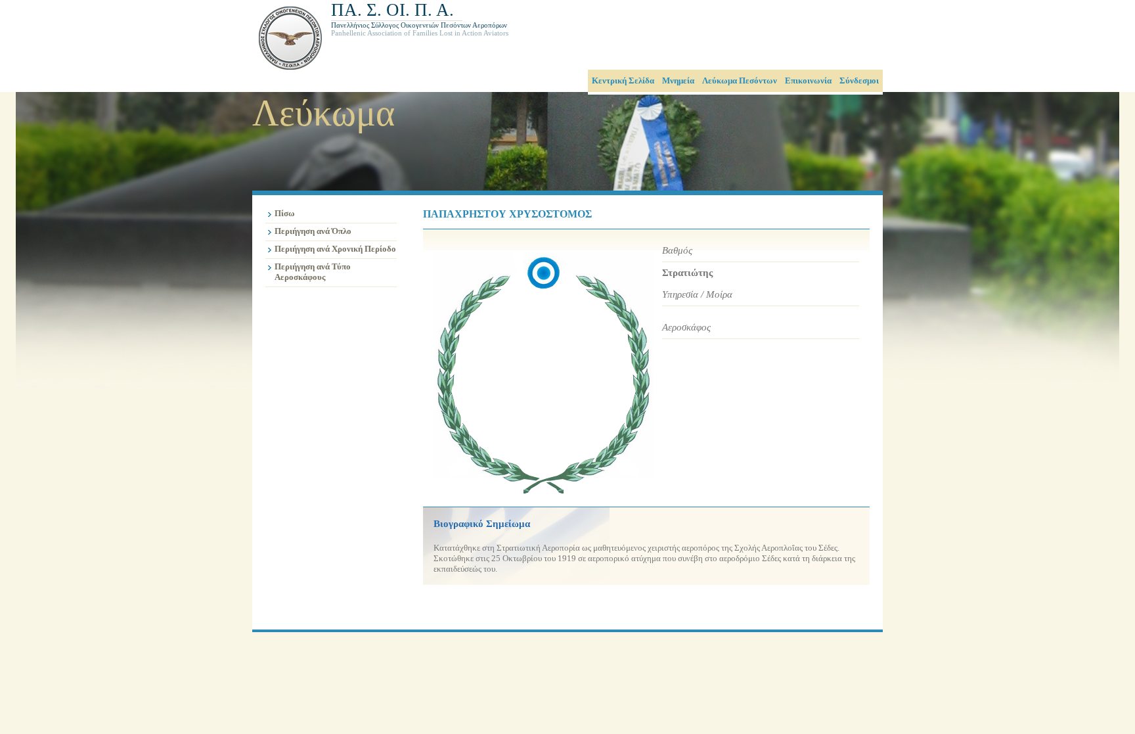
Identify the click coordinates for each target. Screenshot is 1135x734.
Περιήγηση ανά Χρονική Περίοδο (335, 249)
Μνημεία (678, 80)
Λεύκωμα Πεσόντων (739, 80)
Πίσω (285, 213)
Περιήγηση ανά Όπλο (313, 231)
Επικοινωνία (808, 80)
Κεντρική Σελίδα (623, 80)
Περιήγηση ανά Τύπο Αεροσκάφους (313, 272)
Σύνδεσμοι (859, 80)
